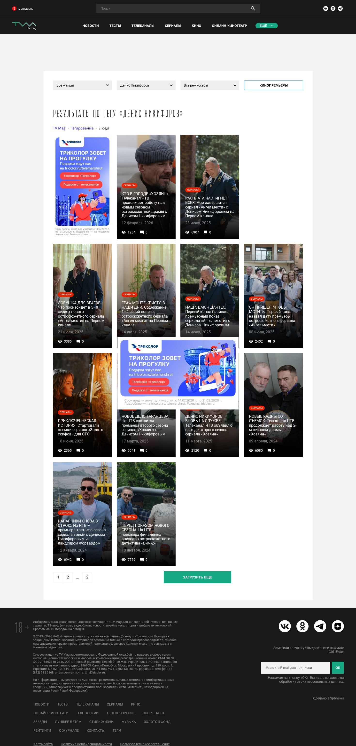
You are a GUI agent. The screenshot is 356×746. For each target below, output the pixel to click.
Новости (41, 704)
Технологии (87, 713)
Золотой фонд (157, 722)
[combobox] (82, 85)
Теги (117, 730)
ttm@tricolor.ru (95, 672)
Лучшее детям (68, 722)
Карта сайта (43, 744)
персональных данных (325, 681)
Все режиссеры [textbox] (196, 85)
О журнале (69, 730)
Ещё (263, 26)
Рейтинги (42, 730)
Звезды (40, 722)
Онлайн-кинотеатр (50, 713)
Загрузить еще (197, 577)
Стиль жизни (101, 722)
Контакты (96, 730)
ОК (337, 668)
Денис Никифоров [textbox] (134, 85)
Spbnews (337, 698)
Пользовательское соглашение (145, 744)
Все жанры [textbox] (65, 85)
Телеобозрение (121, 713)
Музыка (129, 722)
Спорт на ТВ (153, 713)
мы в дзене (25, 9)
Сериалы (115, 704)
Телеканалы (87, 704)
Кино (135, 704)
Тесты (62, 704)
